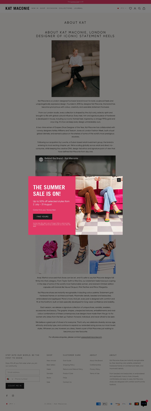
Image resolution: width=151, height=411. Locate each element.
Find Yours (42, 217)
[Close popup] (119, 180)
